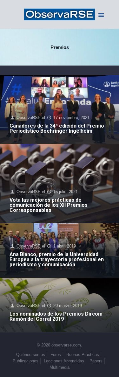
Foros (55, 354)
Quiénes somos (30, 354)
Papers (95, 361)
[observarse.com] (59, 14)
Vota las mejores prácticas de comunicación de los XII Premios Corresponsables (49, 205)
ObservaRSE (29, 117)
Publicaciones (25, 361)
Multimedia (59, 367)
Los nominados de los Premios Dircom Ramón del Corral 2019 (56, 316)
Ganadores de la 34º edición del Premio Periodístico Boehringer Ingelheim (57, 128)
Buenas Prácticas (82, 354)
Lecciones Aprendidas (64, 361)
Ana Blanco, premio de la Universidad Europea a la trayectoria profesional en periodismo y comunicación (57, 259)
